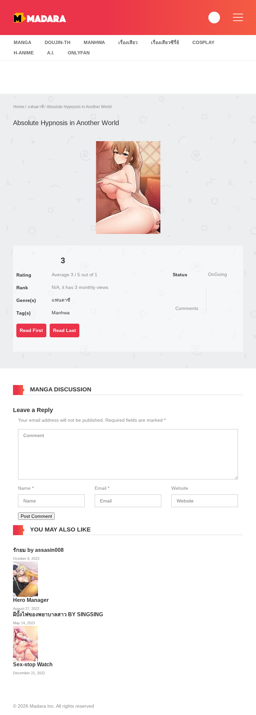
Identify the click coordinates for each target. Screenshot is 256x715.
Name (24, 488)
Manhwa (94, 42)
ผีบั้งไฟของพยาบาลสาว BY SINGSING (58, 614)
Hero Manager (31, 600)
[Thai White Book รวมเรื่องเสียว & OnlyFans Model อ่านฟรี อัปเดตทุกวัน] (39, 17)
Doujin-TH (57, 42)
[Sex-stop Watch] (25, 643)
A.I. (50, 52)
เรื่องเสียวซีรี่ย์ (165, 42)
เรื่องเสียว (128, 42)
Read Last (64, 330)
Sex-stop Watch (33, 664)
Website (179, 488)
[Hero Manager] (25, 578)
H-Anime (24, 52)
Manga (22, 42)
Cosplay (203, 42)
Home (18, 106)
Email (100, 488)
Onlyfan (79, 52)
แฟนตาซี (36, 106)
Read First (31, 330)
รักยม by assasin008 (38, 550)
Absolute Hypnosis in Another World (79, 106)
